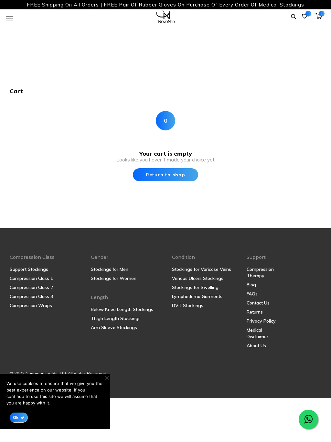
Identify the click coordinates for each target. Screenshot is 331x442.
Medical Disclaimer (257, 333)
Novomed (36, 373)
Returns (255, 312)
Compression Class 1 (31, 278)
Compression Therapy (260, 272)
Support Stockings (29, 269)
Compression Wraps (31, 305)
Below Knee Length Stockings (122, 309)
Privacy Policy (261, 321)
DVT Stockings (187, 305)
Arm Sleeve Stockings (114, 327)
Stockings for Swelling (195, 287)
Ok (16, 417)
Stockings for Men (109, 269)
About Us (256, 345)
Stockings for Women (113, 278)
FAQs (252, 294)
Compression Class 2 (31, 287)
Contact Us (258, 303)
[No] (106, 377)
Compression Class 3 (31, 296)
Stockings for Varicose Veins (201, 269)
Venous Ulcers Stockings (197, 278)
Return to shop (166, 175)
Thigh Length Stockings (116, 318)
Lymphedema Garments (197, 296)
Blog (251, 285)
